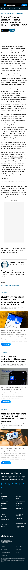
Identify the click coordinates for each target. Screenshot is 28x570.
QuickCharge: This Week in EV (12, 285)
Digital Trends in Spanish (21, 523)
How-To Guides (19, 506)
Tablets (17, 494)
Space (17, 498)
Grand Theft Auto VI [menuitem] (5, 8)
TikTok (16, 484)
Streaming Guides (20, 501)
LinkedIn (23, 484)
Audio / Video (4, 501)
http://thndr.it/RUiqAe (7, 169)
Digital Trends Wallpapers (21, 521)
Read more (6, 344)
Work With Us (4, 549)
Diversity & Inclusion (5, 552)
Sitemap (17, 552)
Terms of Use (4, 555)
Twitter (9, 484)
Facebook (1, 484)
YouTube (12, 484)
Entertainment (4, 506)
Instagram (5, 484)
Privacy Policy (19, 546)
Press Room (18, 549)
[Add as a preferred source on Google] (5, 30)
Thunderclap (17, 74)
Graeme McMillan (6, 28)
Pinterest (19, 484)
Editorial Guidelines (5, 522)
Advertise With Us (5, 519)
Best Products (19, 503)
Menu (1, 5)
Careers (3, 546)
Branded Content (19, 518)
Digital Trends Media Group (8, 560)
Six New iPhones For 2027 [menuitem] (16, 8)
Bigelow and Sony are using (9, 154)
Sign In (24, 5)
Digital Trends (8, 7)
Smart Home (4, 503)
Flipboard (1, 487)
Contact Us (3, 516)
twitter (10, 267)
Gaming (3, 498)
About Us (3, 514)
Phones (3, 494)
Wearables (18, 496)
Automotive (4, 508)
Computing (4, 496)
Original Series (19, 508)
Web (2, 285)
